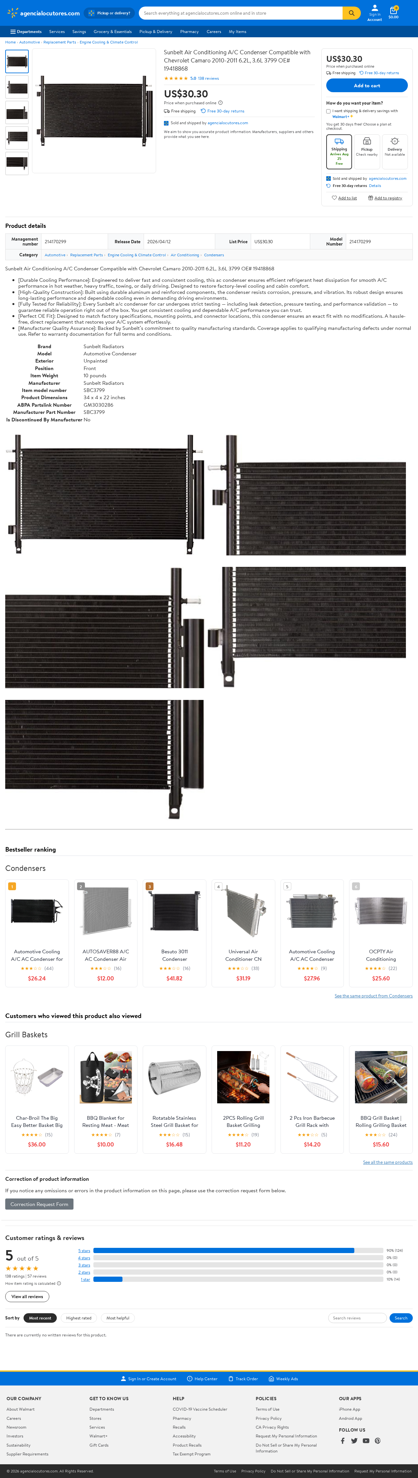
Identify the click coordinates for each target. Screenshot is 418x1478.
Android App (350, 1418)
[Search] (352, 13)
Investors (15, 1436)
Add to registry (388, 197)
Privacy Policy (269, 1418)
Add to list (347, 197)
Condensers (214, 255)
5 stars (84, 1250)
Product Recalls (187, 1445)
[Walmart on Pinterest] (377, 1441)
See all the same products (388, 1162)
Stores (95, 1418)
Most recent (40, 1318)
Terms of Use (268, 1409)
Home (10, 42)
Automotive (29, 42)
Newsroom (16, 1427)
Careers (214, 31)
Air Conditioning (185, 255)
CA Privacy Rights (272, 1427)
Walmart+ (98, 1436)
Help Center (206, 1379)
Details (375, 185)
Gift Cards (98, 1445)
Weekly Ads (287, 1379)
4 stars (84, 1257)
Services (57, 31)
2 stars (84, 1272)
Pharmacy (189, 31)
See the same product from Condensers (374, 996)
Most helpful (117, 1318)
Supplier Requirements (27, 1454)
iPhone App (349, 1409)
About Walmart (21, 1409)
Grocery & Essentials (113, 31)
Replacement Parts (59, 42)
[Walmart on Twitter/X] (354, 1441)
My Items (237, 31)
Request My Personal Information (286, 1436)
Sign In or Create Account (152, 1379)
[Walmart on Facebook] (342, 1441)
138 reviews (208, 78)
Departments (29, 31)
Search (401, 1318)
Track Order (247, 1379)
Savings (79, 31)
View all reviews (27, 1296)
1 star (85, 1279)
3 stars (84, 1265)
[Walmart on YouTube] (366, 1441)
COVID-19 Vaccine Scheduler (200, 1409)
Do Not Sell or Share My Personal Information (310, 1471)
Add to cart (367, 85)
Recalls (179, 1427)
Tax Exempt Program (192, 1454)
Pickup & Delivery (155, 31)
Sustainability (19, 1445)
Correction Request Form (39, 1204)
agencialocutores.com (228, 123)
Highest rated (78, 1318)
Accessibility (184, 1436)
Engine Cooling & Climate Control (109, 42)
